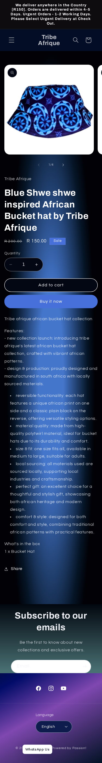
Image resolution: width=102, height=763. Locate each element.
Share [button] (16, 569)
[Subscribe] (84, 666)
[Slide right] (63, 165)
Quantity (12, 253)
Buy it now (51, 301)
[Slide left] (39, 165)
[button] (11, 40)
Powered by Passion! (69, 748)
